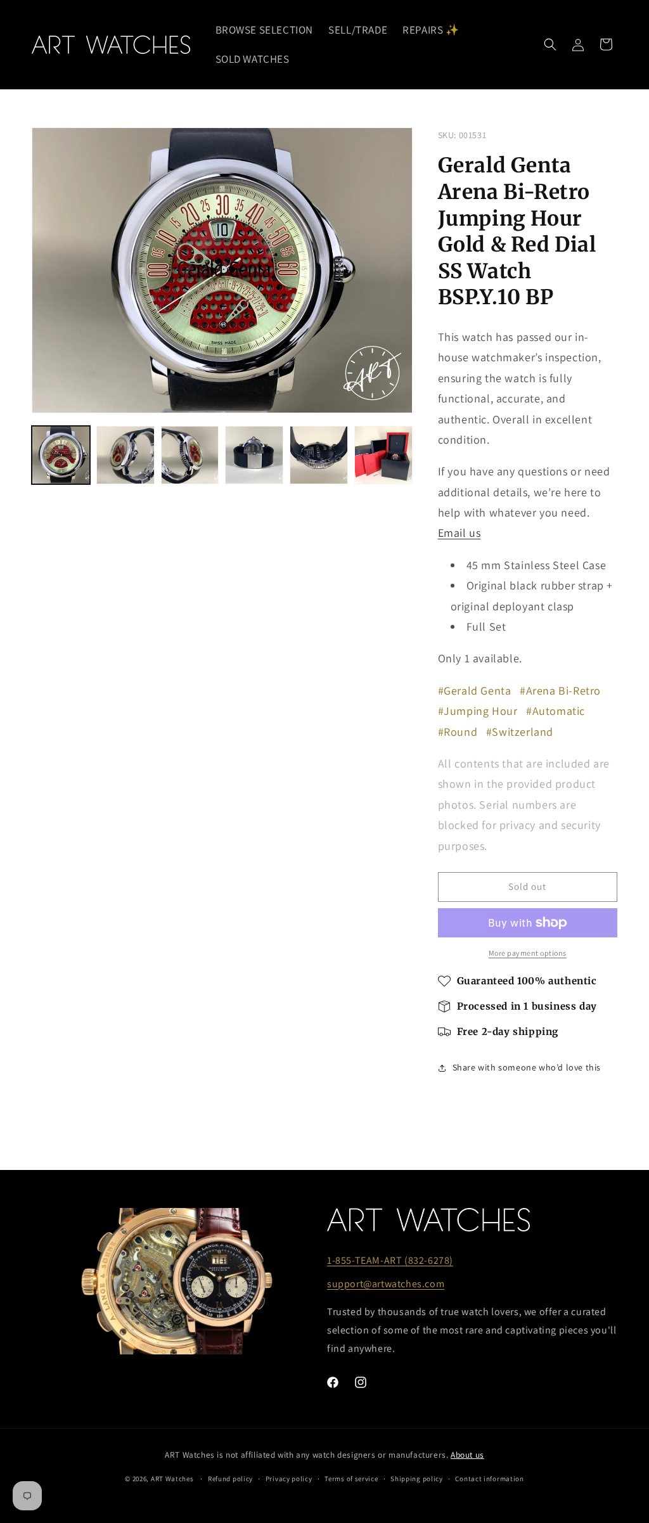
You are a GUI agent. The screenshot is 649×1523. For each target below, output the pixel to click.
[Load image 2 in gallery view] (125, 455)
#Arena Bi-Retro (560, 690)
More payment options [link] (528, 953)
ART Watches (172, 1478)
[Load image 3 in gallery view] (190, 455)
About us (467, 1454)
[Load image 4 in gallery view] (254, 455)
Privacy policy (289, 1478)
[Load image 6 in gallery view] (383, 455)
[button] (550, 44)
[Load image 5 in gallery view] (319, 455)
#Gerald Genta (474, 690)
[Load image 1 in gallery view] (61, 455)
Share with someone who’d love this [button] (527, 1067)
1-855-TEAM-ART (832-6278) (390, 1260)
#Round (458, 731)
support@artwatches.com (385, 1283)
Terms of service (351, 1478)
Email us (459, 532)
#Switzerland (519, 731)
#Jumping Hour (478, 711)
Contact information (489, 1478)
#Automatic (555, 711)
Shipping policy (416, 1478)
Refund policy (230, 1478)
